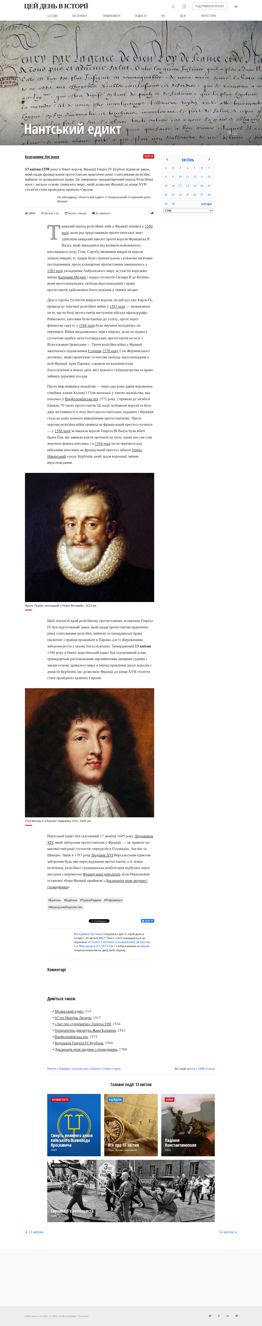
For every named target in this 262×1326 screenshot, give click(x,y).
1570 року (110, 350)
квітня (191, 1068)
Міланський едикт (69, 1011)
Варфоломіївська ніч (81, 398)
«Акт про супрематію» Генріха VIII (83, 1023)
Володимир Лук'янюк (42, 156)
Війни (169, 1100)
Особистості (60, 1100)
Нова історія (111, 1068)
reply (152, 213)
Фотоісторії (60, 1165)
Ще (183, 16)
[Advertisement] (188, 277)
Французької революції (101, 873)
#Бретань (54, 900)
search (173, 7)
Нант (235, 132)
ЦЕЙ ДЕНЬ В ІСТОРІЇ (56, 6)
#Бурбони (70, 900)
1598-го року (206, 1068)
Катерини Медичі (72, 276)
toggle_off (236, 6)
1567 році (117, 306)
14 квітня (226, 1231)
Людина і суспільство (73, 1068)
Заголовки (80, 16)
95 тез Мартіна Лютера (73, 1017)
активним (143, 946)
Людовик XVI (102, 854)
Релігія (148, 156)
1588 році (62, 430)
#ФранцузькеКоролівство (65, 907)
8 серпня (94, 350)
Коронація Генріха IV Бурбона (79, 1042)
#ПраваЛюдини (90, 900)
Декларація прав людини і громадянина (86, 1049)
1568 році (87, 325)
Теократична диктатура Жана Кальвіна (85, 1030)
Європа (96, 1068)
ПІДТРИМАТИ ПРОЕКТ (210, 6)
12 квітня (35, 1231)
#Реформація (113, 900)
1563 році (55, 270)
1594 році (103, 443)
